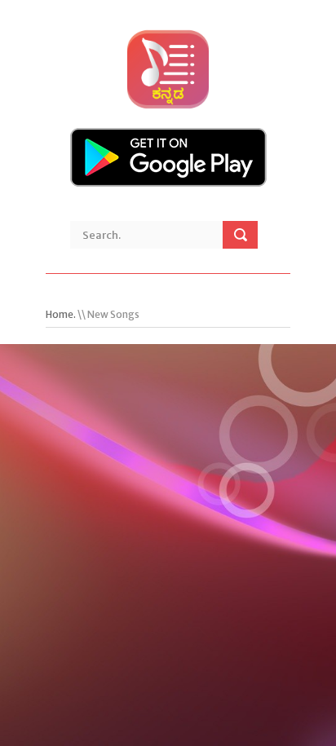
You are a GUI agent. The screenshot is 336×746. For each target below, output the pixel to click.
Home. (61, 314)
